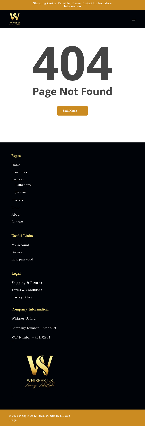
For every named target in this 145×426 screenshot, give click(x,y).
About (16, 215)
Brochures (19, 172)
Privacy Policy (22, 297)
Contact (17, 222)
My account (20, 245)
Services (18, 179)
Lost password (22, 259)
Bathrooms (23, 185)
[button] (134, 19)
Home (16, 165)
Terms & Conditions (27, 290)
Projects (17, 200)
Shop (15, 207)
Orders (17, 252)
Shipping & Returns (27, 283)
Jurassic (20, 192)
